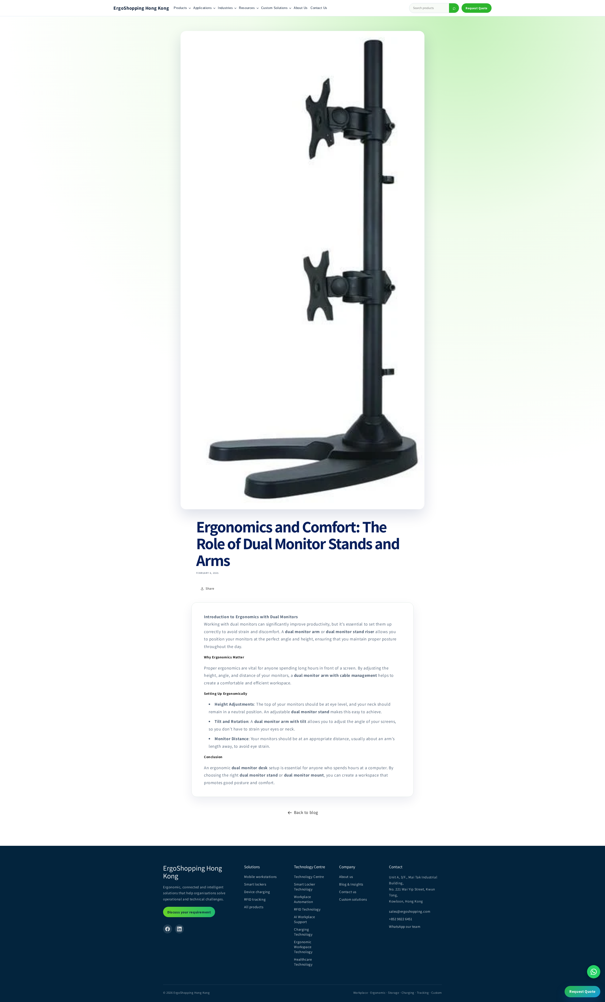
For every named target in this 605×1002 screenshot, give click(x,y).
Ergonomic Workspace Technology (303, 947)
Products (180, 8)
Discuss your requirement (189, 912)
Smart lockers (255, 884)
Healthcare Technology (303, 962)
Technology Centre (309, 876)
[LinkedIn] (179, 928)
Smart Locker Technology (304, 886)
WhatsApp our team (404, 926)
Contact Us (319, 8)
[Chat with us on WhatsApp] (593, 971)
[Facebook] (167, 928)
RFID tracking (255, 899)
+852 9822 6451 (400, 919)
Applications (202, 8)
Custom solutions (353, 899)
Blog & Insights (351, 884)
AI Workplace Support (304, 919)
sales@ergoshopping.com (409, 911)
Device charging (257, 892)
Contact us (347, 892)
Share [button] (210, 588)
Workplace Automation (303, 899)
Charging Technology (303, 932)
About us (346, 876)
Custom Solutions (274, 8)
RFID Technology (307, 909)
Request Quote (477, 8)
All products (253, 907)
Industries (225, 8)
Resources (247, 8)
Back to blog (306, 812)
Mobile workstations (260, 876)
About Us (301, 8)
